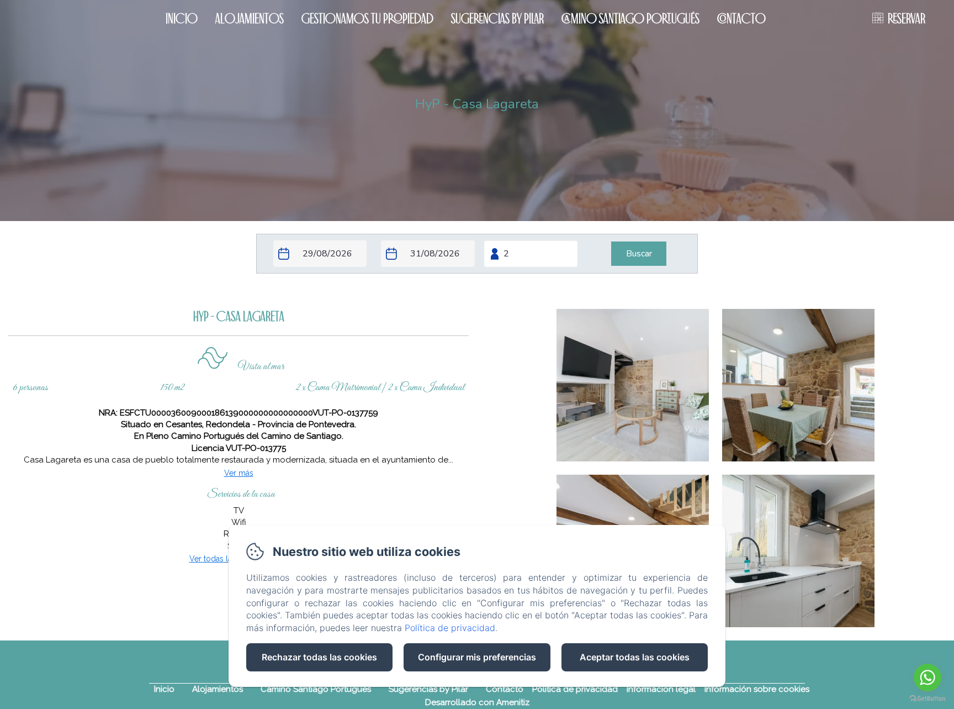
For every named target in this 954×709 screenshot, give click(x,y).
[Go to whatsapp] (927, 677)
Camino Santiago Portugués (316, 689)
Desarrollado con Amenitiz (477, 702)
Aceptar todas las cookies (635, 657)
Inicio (182, 18)
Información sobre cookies (756, 689)
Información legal (661, 689)
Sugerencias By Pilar (497, 18)
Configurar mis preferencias (477, 657)
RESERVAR (906, 18)
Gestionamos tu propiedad (367, 18)
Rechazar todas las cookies (319, 657)
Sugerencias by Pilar (428, 689)
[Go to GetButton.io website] (927, 698)
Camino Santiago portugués (630, 18)
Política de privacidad (575, 689)
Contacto (741, 18)
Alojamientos (249, 18)
